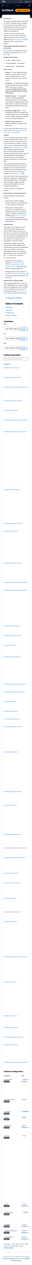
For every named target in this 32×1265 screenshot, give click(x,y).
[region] (16, 715)
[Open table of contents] (29, 5)
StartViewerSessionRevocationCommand (15, 956)
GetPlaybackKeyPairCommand (12, 657)
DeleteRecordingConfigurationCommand (15, 590)
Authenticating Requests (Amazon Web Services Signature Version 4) (14, 264)
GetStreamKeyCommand (11, 711)
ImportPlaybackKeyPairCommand (13, 726)
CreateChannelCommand (11, 410)
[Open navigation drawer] (2, 5)
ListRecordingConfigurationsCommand (14, 857)
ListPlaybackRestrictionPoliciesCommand (15, 848)
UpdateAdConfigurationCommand (13, 1037)
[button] (20, 1)
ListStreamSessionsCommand (12, 883)
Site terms (11, 1256)
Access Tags (18, 173)
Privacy (5, 1256)
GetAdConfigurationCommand (12, 635)
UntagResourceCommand (11, 1027)
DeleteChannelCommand (11, 531)
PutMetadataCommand (10, 921)
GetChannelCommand (10, 645)
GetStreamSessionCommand (12, 719)
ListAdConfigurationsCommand (12, 791)
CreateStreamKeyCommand (11, 489)
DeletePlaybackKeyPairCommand (13, 563)
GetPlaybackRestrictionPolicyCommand (15, 684)
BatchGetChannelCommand (11, 367)
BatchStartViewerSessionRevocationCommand (17, 387)
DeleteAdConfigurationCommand (13, 523)
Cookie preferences (20, 1256)
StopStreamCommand (10, 982)
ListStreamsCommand (10, 898)
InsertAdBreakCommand (11, 752)
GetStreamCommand (10, 701)
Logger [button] (24, 1117)
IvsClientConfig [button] (8, 1248)
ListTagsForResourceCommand (12, 912)
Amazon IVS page (20, 39)
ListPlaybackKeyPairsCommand (12, 834)
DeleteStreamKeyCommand (12, 626)
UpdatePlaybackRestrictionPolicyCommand (16, 1062)
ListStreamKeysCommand (11, 873)
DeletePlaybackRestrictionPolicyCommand (15, 582)
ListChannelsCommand (10, 805)
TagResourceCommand (10, 1015)
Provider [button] (24, 1081)
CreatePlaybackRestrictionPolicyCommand (15, 420)
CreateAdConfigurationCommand (13, 400)
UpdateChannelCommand (11, 1044)
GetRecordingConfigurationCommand (14, 692)
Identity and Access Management (17, 273)
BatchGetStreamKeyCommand (12, 377)
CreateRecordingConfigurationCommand (15, 431)
